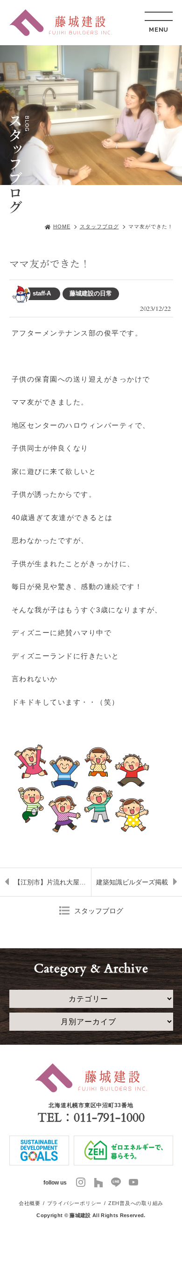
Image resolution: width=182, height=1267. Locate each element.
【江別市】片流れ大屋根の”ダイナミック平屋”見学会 (52, 882)
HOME (61, 226)
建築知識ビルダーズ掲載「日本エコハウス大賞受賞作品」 (139, 887)
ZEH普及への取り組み (135, 1203)
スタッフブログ (99, 226)
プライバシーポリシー (74, 1203)
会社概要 (30, 1203)
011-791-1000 (109, 1117)
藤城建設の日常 (91, 293)
